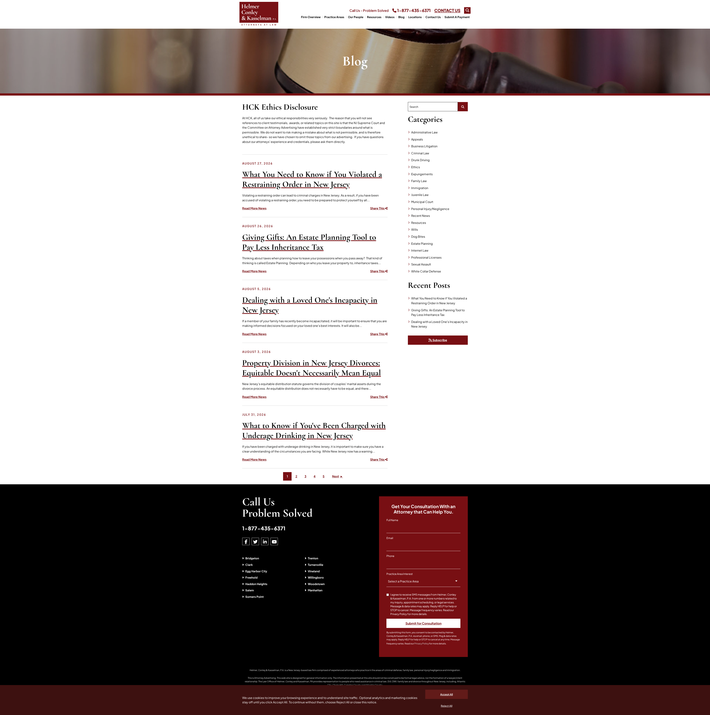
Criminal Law (420, 153)
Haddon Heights (256, 584)
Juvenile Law (420, 195)
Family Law (419, 181)
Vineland (314, 571)
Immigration (419, 188)
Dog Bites (418, 236)
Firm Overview (311, 17)
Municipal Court (422, 202)
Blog (401, 17)
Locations (415, 17)
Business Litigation (424, 146)
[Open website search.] (467, 10)
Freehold (251, 577)
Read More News (254, 208)
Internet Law (419, 250)
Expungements (422, 174)
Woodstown (316, 584)
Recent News (420, 216)
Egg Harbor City (256, 571)
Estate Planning (422, 243)
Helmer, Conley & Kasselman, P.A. (267, 670)
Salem (249, 590)
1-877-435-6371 (413, 10)
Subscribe (439, 340)
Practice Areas (334, 17)
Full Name (392, 520)
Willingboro (316, 577)
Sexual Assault (421, 264)
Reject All (446, 705)
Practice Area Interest (399, 573)
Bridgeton (252, 558)
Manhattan (315, 590)
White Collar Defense (426, 271)
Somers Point (254, 596)
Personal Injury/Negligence (430, 209)
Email (389, 538)
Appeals (417, 139)
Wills (414, 229)
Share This (377, 208)
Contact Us (433, 17)
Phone (390, 556)
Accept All (446, 694)
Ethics (415, 167)
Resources (374, 17)
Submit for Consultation (423, 623)
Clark (249, 564)
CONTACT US (447, 10)
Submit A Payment (457, 17)
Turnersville (315, 564)
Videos (390, 17)
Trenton (313, 558)
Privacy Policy (421, 643)
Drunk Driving (420, 160)
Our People (355, 17)
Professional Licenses (426, 257)
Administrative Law (424, 132)
